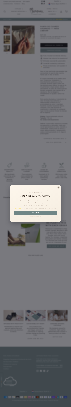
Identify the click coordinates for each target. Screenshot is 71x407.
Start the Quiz (35, 212)
